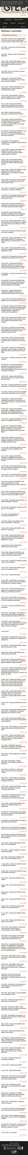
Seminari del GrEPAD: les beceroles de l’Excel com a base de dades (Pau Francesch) (12, 378)
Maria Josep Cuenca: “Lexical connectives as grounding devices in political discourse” (13, 957)
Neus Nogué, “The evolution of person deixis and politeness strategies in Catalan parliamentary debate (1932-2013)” (13, 614)
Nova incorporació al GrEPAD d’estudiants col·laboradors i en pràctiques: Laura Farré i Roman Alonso (13, 1077)
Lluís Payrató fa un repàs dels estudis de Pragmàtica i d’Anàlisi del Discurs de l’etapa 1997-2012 (13, 779)
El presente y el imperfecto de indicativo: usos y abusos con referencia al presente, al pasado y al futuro (14, 1125)
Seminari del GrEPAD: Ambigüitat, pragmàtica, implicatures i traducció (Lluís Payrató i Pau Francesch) (12, 292)
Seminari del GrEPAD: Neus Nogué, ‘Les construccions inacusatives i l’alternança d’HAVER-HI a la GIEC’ (13, 590)
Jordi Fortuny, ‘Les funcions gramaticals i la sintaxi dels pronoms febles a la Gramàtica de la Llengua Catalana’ (13, 582)
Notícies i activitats (14, 26)
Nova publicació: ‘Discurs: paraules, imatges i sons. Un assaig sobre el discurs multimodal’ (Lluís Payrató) (13, 97)
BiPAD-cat (23, 26)
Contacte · (11, 1144)
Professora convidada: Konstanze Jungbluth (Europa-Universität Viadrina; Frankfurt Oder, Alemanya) (12, 1094)
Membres (5, 23)
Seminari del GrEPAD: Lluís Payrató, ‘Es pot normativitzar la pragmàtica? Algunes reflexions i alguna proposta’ (13, 661)
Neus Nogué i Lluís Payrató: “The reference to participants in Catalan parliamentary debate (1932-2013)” (12, 937)
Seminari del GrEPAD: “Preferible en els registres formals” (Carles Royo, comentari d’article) (13, 80)
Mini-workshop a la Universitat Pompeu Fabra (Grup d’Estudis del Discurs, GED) (14, 728)
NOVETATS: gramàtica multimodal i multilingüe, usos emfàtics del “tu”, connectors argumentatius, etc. (13, 747)
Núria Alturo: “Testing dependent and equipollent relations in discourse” (12, 762)
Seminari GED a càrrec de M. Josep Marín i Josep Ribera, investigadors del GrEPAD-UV (13, 638)
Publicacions (21, 23)
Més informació (8, 5)
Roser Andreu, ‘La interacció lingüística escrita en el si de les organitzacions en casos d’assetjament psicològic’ (14, 599)
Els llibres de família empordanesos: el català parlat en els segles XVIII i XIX (13, 1086)
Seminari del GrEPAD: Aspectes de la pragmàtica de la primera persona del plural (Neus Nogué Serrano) (12, 105)
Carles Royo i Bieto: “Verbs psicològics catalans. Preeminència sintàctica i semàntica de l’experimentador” (14, 1008)
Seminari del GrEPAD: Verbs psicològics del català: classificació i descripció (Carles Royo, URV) (14, 249)
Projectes (13, 23)
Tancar (26, 1)
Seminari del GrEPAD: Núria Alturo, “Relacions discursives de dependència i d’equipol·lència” (14, 720)
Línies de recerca (18, 19)
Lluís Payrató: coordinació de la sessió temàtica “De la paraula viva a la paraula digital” (13, 986)
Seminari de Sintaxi (15, 574)
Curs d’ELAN (13, 1132)
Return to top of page (14, 1143)
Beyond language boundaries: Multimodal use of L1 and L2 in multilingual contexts (13, 1117)
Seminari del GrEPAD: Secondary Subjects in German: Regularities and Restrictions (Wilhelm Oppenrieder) (13, 214)
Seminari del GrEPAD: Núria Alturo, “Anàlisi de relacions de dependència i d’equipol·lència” (13, 836)
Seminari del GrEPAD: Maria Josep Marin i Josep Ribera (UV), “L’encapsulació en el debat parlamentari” (13, 796)
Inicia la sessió (16, 1144)
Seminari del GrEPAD (16, 1065)
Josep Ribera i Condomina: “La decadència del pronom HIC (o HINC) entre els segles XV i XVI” (13, 1017)
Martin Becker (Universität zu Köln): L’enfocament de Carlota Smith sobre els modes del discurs (13, 813)
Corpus (4, 26)
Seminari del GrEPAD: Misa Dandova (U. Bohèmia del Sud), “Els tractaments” (13, 805)
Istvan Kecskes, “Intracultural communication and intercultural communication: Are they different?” (13, 928)
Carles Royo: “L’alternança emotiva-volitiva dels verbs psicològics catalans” (12, 771)
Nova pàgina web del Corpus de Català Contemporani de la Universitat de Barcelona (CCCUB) (14, 197)
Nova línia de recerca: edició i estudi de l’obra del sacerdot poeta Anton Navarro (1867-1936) (13, 181)
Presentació (8, 19)
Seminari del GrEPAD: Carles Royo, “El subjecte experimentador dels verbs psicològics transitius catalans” (13, 467)
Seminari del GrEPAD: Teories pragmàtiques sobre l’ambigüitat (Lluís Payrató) (13, 449)
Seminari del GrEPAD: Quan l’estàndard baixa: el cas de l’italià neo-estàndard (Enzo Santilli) (13, 88)
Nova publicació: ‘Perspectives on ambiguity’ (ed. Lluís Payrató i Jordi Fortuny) (14, 142)
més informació (23, 44)
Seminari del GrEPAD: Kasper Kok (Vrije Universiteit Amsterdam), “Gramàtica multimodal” (13, 788)
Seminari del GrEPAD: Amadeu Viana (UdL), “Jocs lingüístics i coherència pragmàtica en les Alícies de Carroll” (14, 711)
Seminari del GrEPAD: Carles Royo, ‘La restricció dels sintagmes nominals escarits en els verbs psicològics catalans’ (13, 493)
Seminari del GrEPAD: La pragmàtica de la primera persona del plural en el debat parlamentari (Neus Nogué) (13, 205)
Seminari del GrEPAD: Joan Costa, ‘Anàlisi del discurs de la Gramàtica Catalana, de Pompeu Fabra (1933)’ (12, 554)
